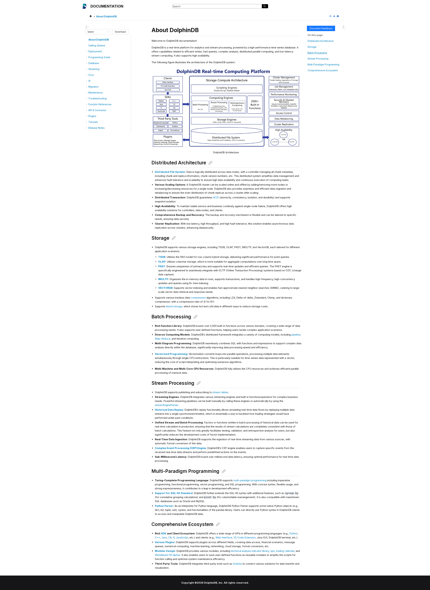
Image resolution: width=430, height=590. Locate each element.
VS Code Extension (244, 537)
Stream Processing (318, 58)
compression (198, 297)
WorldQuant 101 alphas (167, 555)
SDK (163, 533)
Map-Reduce (162, 338)
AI (89, 80)
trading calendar (285, 551)
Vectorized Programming (171, 354)
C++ (157, 537)
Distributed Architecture (321, 41)
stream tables (220, 392)
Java (164, 537)
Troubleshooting (97, 98)
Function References (100, 104)
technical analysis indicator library (250, 551)
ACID (216, 197)
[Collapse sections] (331, 16)
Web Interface (224, 537)
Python (293, 533)
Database (93, 63)
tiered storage (174, 306)
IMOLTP (163, 279)
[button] (87, 39)
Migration (93, 86)
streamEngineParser (166, 405)
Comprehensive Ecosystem (323, 70)
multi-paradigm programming (250, 480)
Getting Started (96, 45)
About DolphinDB (106, 16)
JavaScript (182, 537)
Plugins (92, 116)
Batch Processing (317, 52)
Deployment (95, 51)
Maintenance (95, 92)
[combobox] (97, 32)
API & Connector (97, 110)
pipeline (295, 334)
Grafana (237, 563)
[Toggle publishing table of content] (86, 26)
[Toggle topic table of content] (343, 26)
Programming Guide (99, 57)
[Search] (265, 6)
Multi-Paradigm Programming (323, 64)
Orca (91, 74)
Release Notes (96, 127)
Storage (312, 46)
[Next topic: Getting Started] (334, 16)
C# (170, 537)
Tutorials (93, 122)
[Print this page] (338, 16)
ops (272, 551)
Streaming (93, 69)
